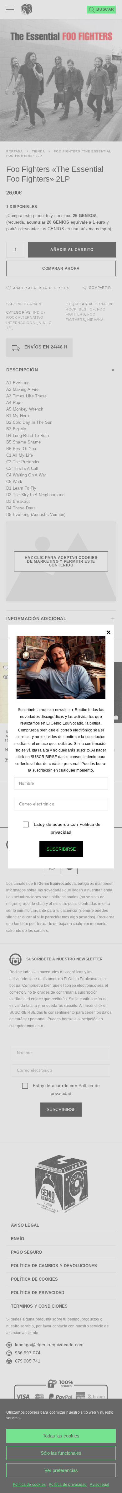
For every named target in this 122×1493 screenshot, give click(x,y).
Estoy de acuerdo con (66, 827)
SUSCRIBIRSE (61, 848)
